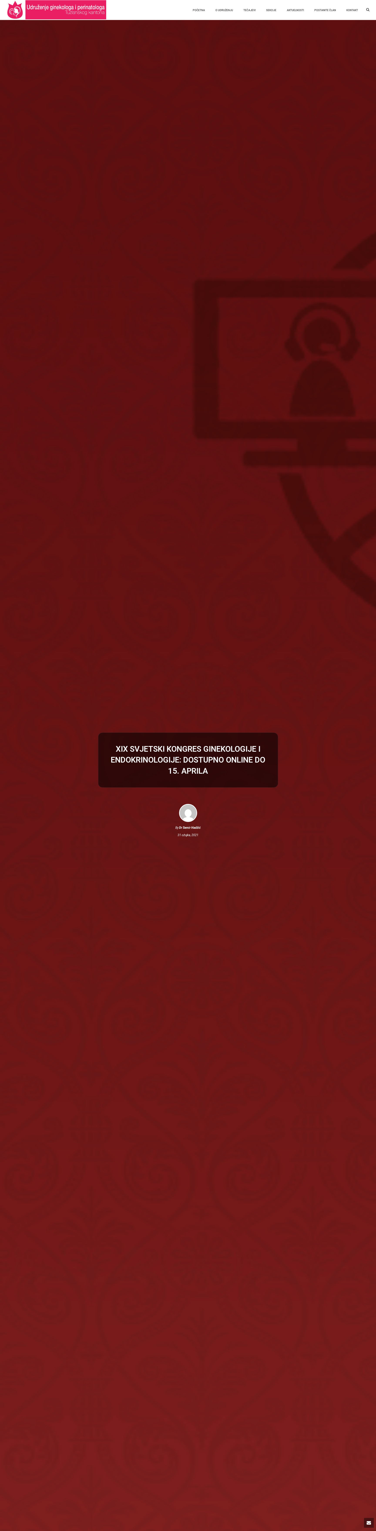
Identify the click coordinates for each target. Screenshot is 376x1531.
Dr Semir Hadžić (190, 827)
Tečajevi (249, 10)
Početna (199, 10)
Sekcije (271, 10)
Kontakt (352, 10)
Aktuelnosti (295, 10)
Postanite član (325, 10)
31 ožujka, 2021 (188, 835)
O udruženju (224, 10)
